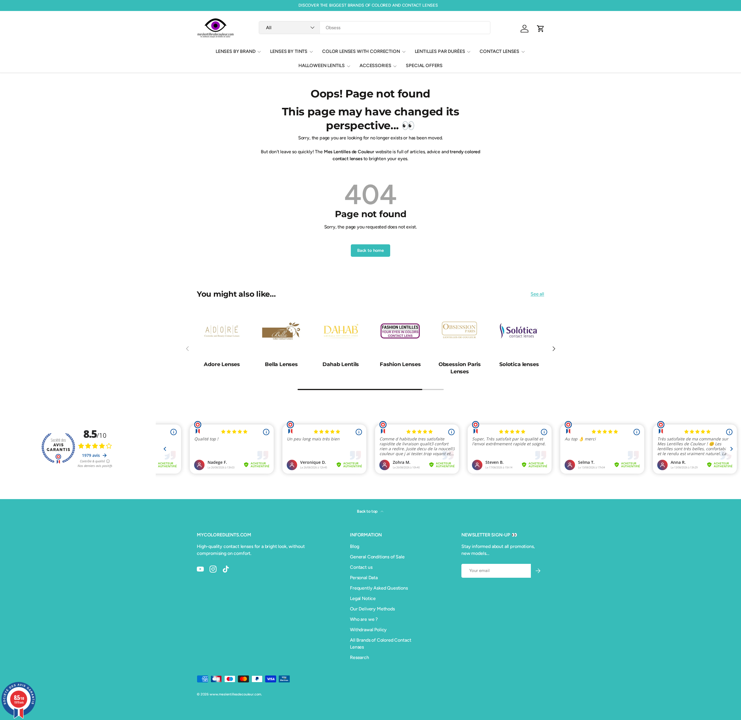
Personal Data (364, 577)
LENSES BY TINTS (288, 51)
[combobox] (374, 27)
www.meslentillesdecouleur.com (235, 694)
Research (359, 657)
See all (537, 294)
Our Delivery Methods (372, 609)
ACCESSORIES (375, 65)
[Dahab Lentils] (341, 331)
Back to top (367, 511)
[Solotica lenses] (519, 331)
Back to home (370, 250)
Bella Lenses (281, 364)
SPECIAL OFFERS (424, 65)
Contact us (361, 567)
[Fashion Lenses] (400, 331)
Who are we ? (364, 619)
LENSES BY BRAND (236, 51)
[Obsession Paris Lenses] (459, 331)
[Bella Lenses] (281, 331)
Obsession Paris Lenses (460, 368)
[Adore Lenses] (222, 331)
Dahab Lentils (340, 364)
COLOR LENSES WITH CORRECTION (361, 51)
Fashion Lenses (400, 364)
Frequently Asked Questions (379, 588)
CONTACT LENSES (499, 51)
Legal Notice (363, 598)
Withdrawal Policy (368, 629)
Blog (354, 546)
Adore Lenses (222, 364)
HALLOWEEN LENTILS (321, 65)
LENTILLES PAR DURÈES (440, 51)
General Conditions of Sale (377, 557)
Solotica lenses (519, 364)
